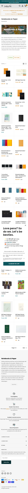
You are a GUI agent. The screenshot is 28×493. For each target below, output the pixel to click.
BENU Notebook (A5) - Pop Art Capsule (20, 293)
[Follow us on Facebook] (2, 473)
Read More (14, 384)
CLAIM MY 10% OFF (14, 264)
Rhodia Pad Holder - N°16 (20, 126)
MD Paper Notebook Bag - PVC (20, 337)
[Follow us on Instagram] (5, 473)
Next (24, 348)
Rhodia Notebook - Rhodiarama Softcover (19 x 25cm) (6, 152)
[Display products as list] (26, 63)
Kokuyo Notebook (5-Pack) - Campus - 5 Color (6, 270)
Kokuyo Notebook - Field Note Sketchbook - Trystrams (21, 199)
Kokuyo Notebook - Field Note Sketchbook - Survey (7, 338)
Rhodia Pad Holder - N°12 (20, 151)
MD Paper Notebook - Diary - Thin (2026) (6, 315)
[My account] (22, 6)
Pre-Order (16, 57)
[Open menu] (2, 5)
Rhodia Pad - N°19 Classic (20, 103)
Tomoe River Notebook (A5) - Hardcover (5, 176)
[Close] (25, 225)
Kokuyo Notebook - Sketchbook (6, 198)
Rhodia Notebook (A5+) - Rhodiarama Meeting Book (20, 176)
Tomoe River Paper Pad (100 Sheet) (6, 222)
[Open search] (19, 6)
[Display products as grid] (23, 63)
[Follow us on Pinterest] (8, 473)
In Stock (11, 57)
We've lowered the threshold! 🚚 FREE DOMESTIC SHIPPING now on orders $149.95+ (14, 1)
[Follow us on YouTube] (11, 473)
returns (7, 408)
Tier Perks (20, 14)
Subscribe (6, 462)
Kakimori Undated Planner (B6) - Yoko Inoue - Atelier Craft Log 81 (6, 128)
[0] (25, 6)
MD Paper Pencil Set (20, 80)
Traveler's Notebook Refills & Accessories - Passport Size (20, 270)
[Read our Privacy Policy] (24, 258)
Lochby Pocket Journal (5, 293)
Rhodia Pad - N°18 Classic (6, 80)
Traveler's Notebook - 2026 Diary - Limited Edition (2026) (20, 223)
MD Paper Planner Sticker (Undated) (19, 315)
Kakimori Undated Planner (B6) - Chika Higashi (6, 104)
